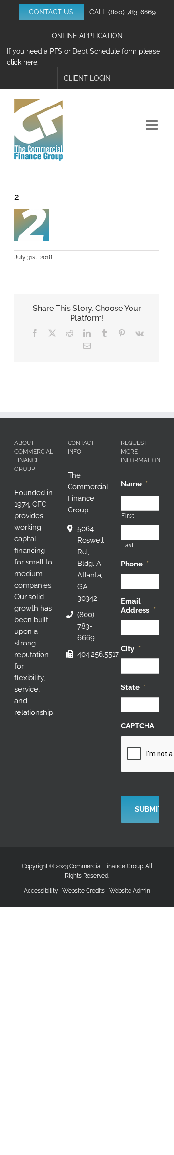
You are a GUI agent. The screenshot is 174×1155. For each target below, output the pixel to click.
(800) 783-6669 (132, 12)
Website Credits (83, 890)
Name (134, 484)
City (131, 649)
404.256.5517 (91, 654)
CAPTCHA (137, 726)
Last (127, 545)
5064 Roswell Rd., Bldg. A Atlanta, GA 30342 (90, 563)
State (133, 687)
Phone (135, 564)
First (127, 515)
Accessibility (41, 890)
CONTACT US (51, 12)
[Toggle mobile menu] (153, 125)
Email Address (138, 606)
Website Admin (129, 890)
